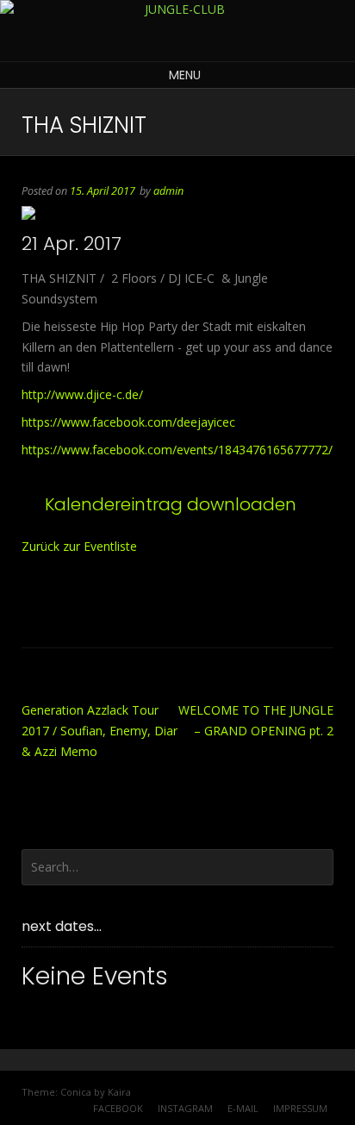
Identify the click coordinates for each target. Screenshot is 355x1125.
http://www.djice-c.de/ (82, 394)
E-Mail (242, 1108)
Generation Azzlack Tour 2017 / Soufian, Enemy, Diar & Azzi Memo (100, 730)
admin (168, 191)
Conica (75, 1091)
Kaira (119, 1091)
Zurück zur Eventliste (79, 546)
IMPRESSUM (300, 1108)
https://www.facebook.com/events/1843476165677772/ (177, 449)
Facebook (118, 1108)
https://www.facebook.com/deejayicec (128, 422)
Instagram (185, 1108)
